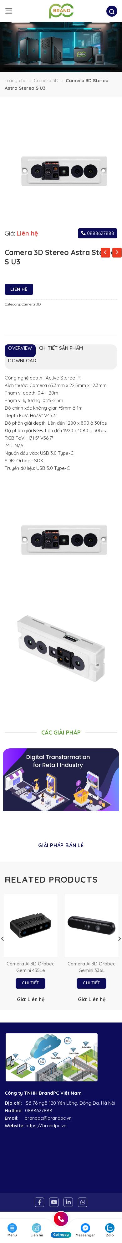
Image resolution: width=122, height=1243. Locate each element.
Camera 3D (46, 80)
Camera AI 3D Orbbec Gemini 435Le (30, 967)
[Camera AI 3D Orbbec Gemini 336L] (91, 925)
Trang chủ (16, 80)
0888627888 (100, 233)
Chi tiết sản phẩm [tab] (61, 348)
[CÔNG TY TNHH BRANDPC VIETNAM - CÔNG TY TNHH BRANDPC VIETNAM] (61, 11)
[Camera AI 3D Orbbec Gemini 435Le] (30, 925)
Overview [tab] (20, 348)
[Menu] (9, 11)
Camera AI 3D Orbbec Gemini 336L (91, 967)
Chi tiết (30, 982)
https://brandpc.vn (46, 1126)
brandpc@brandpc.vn (48, 1118)
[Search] (111, 12)
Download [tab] (22, 361)
